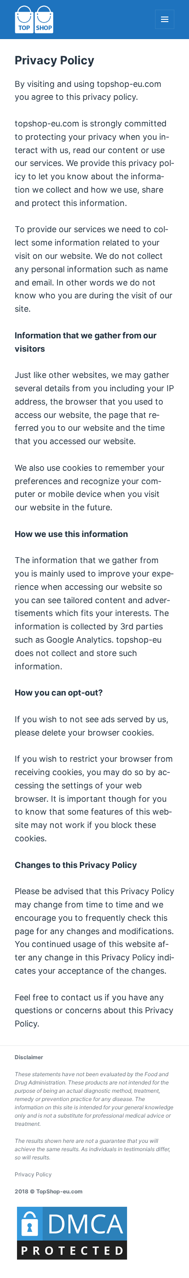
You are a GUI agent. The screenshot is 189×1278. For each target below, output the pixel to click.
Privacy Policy (33, 1174)
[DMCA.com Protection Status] (72, 1233)
